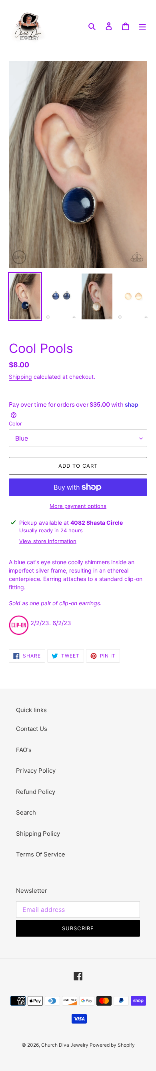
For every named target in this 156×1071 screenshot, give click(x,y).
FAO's (24, 750)
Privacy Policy (36, 770)
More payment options (78, 506)
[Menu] (142, 26)
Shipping (20, 376)
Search (26, 812)
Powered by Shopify (112, 1045)
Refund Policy (35, 791)
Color (15, 423)
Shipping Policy (38, 833)
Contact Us (31, 728)
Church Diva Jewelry (65, 1045)
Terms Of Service (40, 854)
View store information (47, 541)
